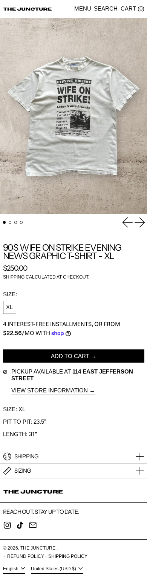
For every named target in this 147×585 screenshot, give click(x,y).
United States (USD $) (54, 569)
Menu (82, 8)
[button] (106, 9)
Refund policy (25, 556)
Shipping (13, 277)
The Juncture (38, 548)
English (11, 569)
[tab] (4, 222)
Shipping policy (67, 556)
